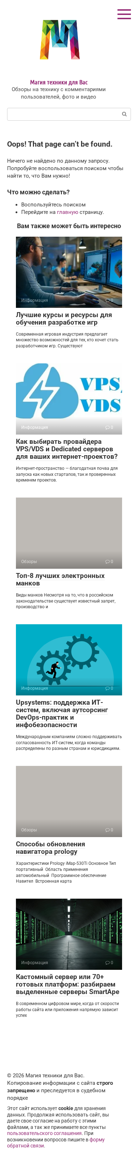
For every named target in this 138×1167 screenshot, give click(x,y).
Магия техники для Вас (58, 82)
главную (67, 212)
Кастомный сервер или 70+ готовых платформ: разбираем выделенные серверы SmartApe (67, 984)
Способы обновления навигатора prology (50, 848)
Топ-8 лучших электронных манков (60, 579)
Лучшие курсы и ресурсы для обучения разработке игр (64, 318)
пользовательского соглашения (44, 1133)
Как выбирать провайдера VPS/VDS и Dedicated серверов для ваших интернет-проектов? (66, 449)
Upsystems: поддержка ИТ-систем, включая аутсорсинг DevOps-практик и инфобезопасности (62, 713)
